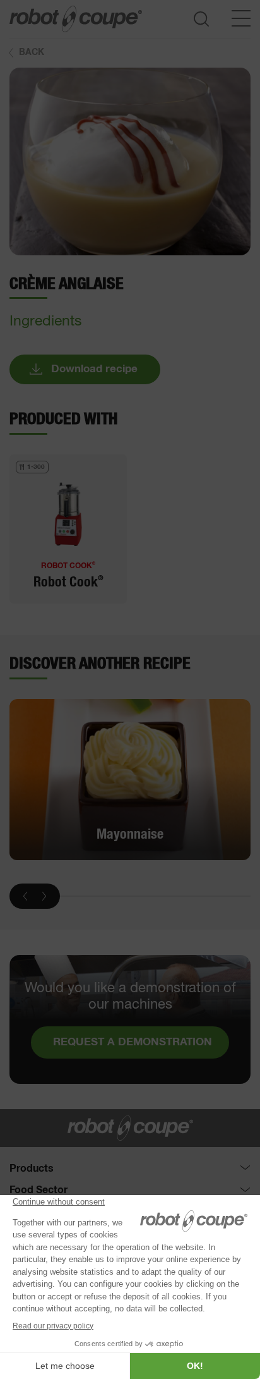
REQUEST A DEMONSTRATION (132, 1042)
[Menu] (241, 18)
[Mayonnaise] (130, 779)
